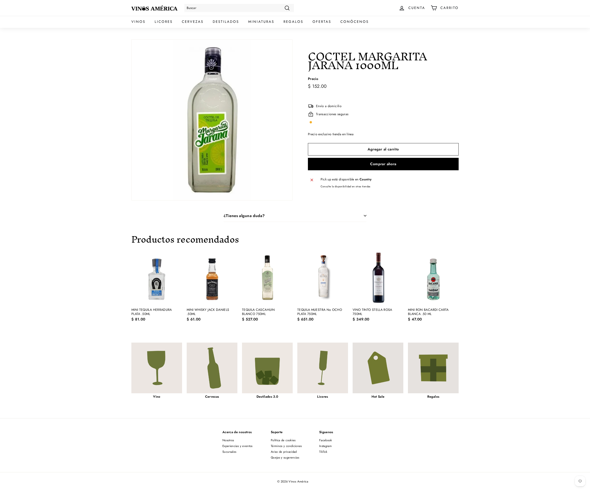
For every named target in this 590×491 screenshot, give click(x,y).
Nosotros (228, 440)
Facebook (325, 440)
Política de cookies (283, 440)
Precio (313, 79)
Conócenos (354, 21)
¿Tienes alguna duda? (244, 215)
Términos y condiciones (286, 446)
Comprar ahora (383, 164)
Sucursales (229, 452)
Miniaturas (261, 21)
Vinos (138, 21)
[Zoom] (212, 120)
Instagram (325, 446)
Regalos (293, 21)
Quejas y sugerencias (285, 457)
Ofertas (322, 21)
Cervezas (193, 21)
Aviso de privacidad (284, 452)
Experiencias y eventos (237, 446)
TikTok (323, 452)
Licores (164, 21)
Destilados (226, 21)
